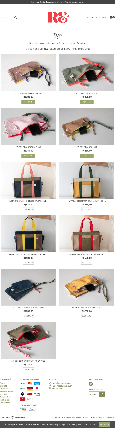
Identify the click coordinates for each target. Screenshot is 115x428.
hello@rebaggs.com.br (62, 383)
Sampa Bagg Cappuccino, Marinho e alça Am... (28, 254)
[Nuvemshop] (13, 418)
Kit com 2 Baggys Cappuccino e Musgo (28, 361)
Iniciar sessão (101, 18)
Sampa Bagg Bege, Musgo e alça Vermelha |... (87, 254)
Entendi (104, 424)
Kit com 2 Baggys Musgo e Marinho (28, 308)
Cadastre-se (89, 18)
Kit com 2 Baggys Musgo (86, 93)
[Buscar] (15, 17)
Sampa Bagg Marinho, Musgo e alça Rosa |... (28, 201)
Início (2, 383)
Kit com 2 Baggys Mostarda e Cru (86, 308)
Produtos (4, 389)
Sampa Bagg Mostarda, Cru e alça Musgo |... (87, 201)
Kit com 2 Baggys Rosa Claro (28, 147)
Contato (3, 386)
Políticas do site (6, 391)
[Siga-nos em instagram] (91, 384)
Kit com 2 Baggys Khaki (87, 147)
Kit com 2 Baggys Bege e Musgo (28, 93)
